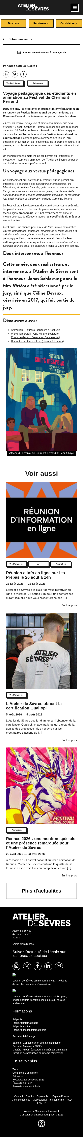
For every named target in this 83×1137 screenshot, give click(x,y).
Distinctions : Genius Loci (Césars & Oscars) (37, 341)
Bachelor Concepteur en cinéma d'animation (36, 1042)
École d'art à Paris (22, 1083)
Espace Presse (60, 1096)
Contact (18, 1096)
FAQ (69, 1099)
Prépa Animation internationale (29, 1030)
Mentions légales (20, 1099)
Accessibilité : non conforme (48, 1099)
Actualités (17, 1076)
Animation (38, 83)
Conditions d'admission (25, 1072)
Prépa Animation (21, 1026)
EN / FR (41, 1103)
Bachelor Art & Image (23, 1036)
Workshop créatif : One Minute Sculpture (35, 333)
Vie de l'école (13, 83)
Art (38, 564)
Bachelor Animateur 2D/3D (27, 1046)
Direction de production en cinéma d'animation (37, 1053)
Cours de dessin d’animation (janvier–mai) (35, 337)
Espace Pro (43, 1096)
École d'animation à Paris (26, 1086)
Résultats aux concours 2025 (28, 1079)
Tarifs (15, 1069)
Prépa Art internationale (25, 1023)
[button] (41, 1128)
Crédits (30, 1096)
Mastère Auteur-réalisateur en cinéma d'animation (39, 1049)
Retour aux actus (20, 39)
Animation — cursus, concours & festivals (35, 329)
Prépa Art (17, 1019)
